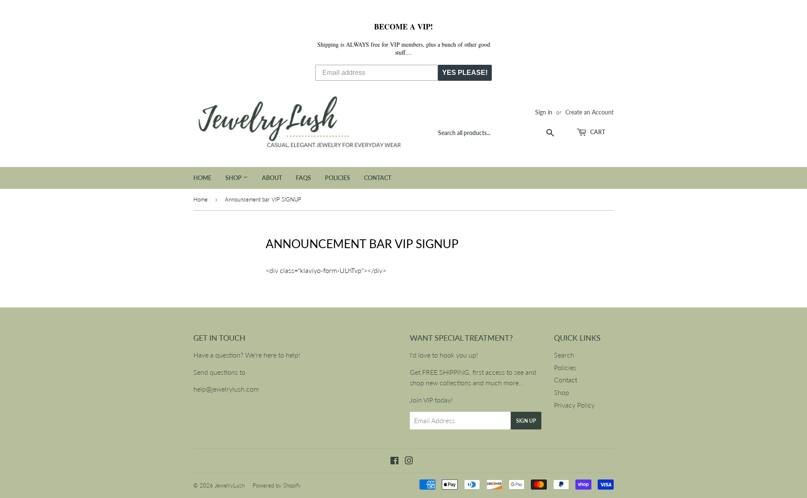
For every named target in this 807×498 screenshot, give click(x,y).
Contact (377, 177)
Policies (337, 177)
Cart (597, 131)
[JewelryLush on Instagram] (409, 461)
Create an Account (589, 112)
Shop (234, 177)
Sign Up (526, 421)
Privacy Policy (574, 405)
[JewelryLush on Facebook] (394, 461)
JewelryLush (230, 485)
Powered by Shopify (277, 485)
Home (202, 177)
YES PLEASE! (465, 72)
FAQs (303, 177)
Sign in (543, 112)
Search (564, 355)
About (272, 177)
